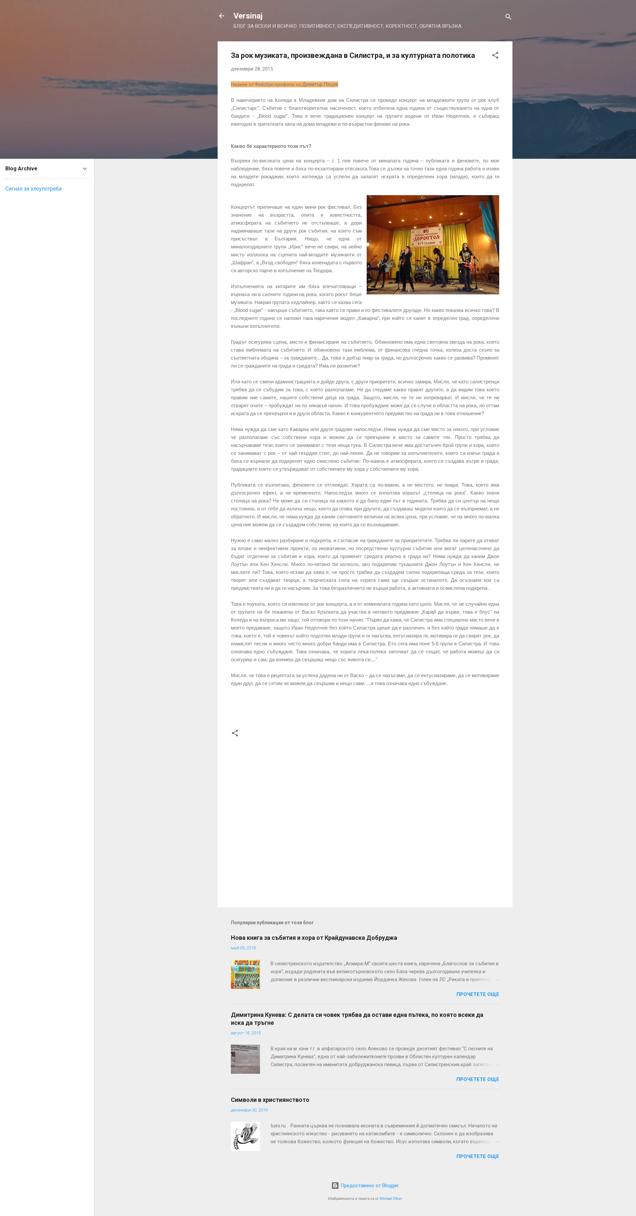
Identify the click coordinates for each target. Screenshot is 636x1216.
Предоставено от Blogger (369, 1186)
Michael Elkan (391, 1198)
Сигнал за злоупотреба (33, 189)
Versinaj (248, 16)
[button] (495, 56)
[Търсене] (508, 18)
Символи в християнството (270, 1099)
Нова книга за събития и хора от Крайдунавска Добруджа (314, 937)
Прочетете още (477, 994)
